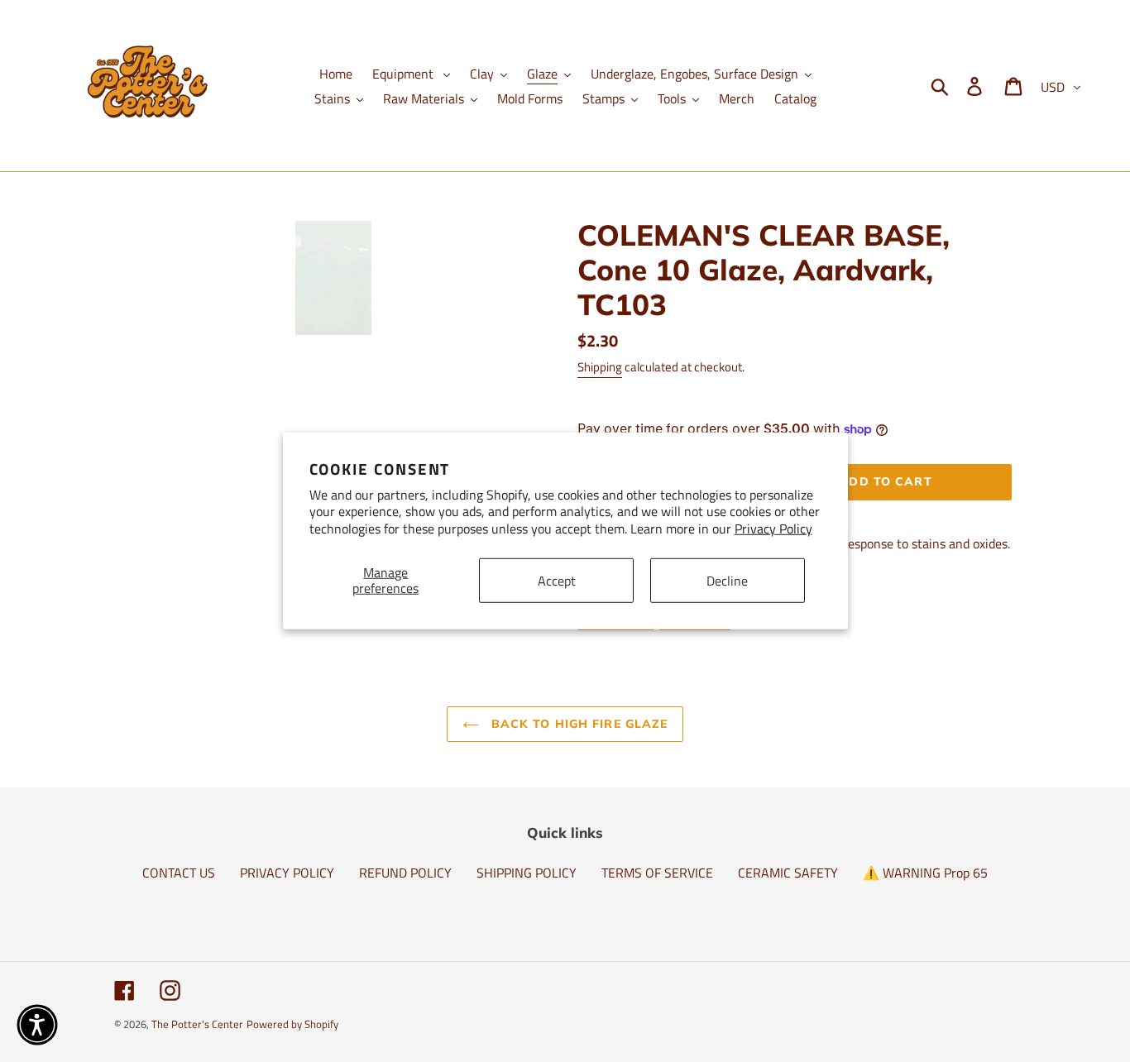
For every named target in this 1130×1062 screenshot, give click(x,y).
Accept (557, 580)
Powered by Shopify (292, 1024)
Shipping (599, 366)
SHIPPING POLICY (526, 873)
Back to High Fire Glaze (577, 723)
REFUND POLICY (405, 873)
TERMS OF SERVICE (657, 873)
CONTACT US (178, 873)
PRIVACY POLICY (287, 873)
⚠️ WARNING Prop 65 (925, 873)
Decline (727, 580)
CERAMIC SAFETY (788, 873)
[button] (37, 1024)
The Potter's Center (197, 1024)
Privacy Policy (773, 528)
